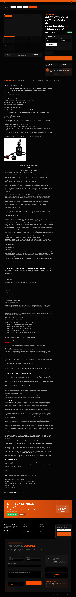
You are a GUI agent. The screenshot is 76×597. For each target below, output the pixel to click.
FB (7, 530)
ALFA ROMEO (15, 492)
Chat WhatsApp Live (12, 514)
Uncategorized (10, 12)
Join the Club (64, 534)
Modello (60, 38)
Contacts (56, 73)
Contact (50, 2)
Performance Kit (26, 528)
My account (57, 2)
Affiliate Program (26, 531)
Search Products (51, 44)
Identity (10, 557)
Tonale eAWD (21, 492)
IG (4, 530)
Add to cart (58, 58)
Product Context (12, 563)
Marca (47, 38)
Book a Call (22, 514)
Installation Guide (31, 80)
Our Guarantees (57, 80)
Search (33, 7)
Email (51, 73)
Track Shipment (42, 528)
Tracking (43, 2)
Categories (36, 2)
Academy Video (25, 529)
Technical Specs (21, 80)
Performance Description (10, 80)
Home (23, 2)
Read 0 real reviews (36, 54)
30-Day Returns (41, 526)
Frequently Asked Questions (44, 80)
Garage (29, 2)
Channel (28, 557)
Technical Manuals (42, 529)
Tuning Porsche (25, 526)
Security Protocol (12, 580)
